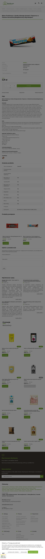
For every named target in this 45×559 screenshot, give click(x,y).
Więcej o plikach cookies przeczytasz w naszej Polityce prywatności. (16, 549)
